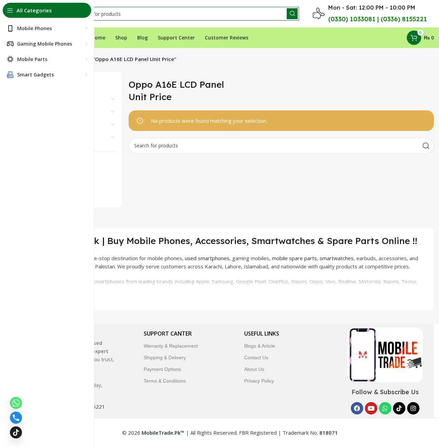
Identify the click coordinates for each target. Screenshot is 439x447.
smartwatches (337, 258)
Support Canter (168, 333)
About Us (254, 369)
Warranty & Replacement (171, 346)
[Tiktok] (399, 408)
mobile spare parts (294, 258)
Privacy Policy (259, 381)
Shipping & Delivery (165, 357)
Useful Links (261, 333)
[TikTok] (16, 432)
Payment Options (162, 369)
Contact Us (256, 357)
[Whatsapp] (385, 408)
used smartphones (207, 258)
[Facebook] (357, 408)
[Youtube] (371, 408)
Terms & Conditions (165, 381)
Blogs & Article (259, 346)
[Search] (292, 13)
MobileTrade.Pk (305, 289)
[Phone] (16, 418)
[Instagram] (413, 408)
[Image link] (385, 354)
